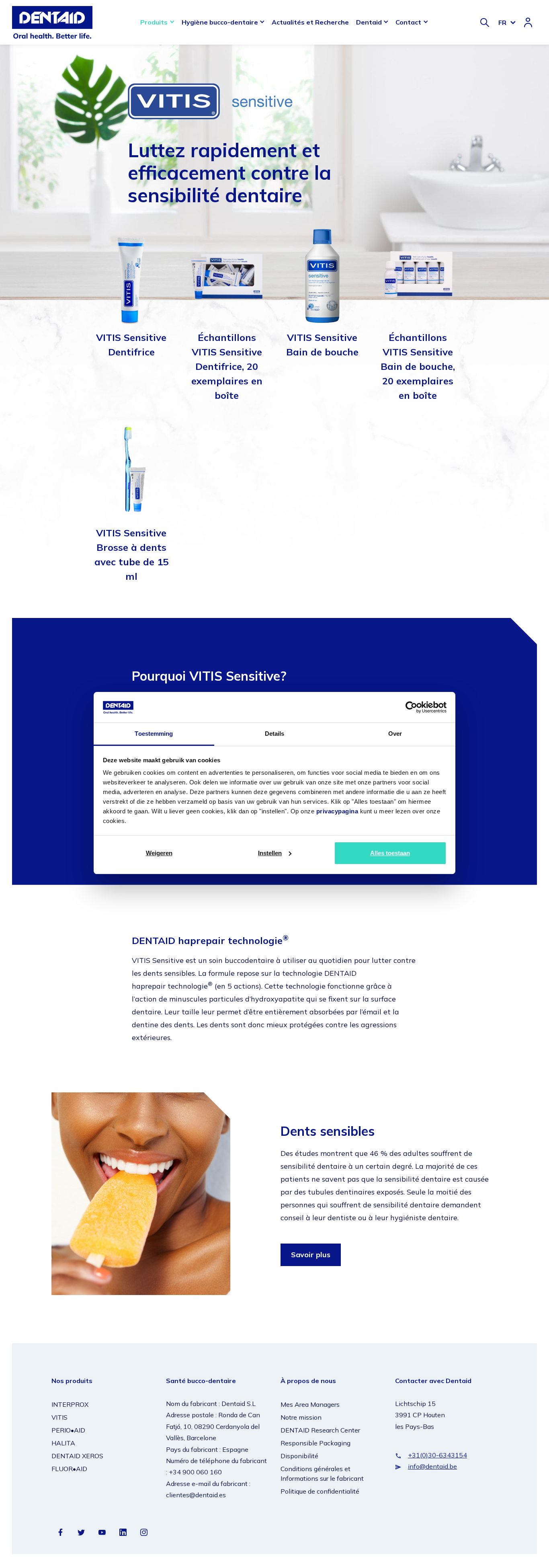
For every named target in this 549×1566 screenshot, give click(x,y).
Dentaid (369, 22)
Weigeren (159, 853)
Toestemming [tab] (154, 733)
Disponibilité (299, 1456)
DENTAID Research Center (320, 1430)
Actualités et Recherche (310, 22)
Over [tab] (395, 733)
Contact (408, 22)
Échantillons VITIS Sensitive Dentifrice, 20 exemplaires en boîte (226, 366)
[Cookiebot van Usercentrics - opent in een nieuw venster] (411, 707)
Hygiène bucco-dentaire (220, 22)
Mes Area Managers (310, 1404)
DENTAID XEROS (77, 1456)
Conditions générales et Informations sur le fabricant (322, 1473)
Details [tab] (275, 733)
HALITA (63, 1443)
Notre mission (301, 1417)
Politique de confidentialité (320, 1491)
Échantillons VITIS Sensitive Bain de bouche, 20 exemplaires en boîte (418, 366)
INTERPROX (69, 1404)
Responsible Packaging (315, 1443)
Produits (154, 22)
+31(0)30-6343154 (437, 1455)
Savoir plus (310, 1254)
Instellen (270, 853)
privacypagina (337, 811)
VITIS (59, 1417)
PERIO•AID (68, 1430)
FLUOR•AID (69, 1469)
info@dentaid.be (432, 1466)
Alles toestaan (390, 853)
